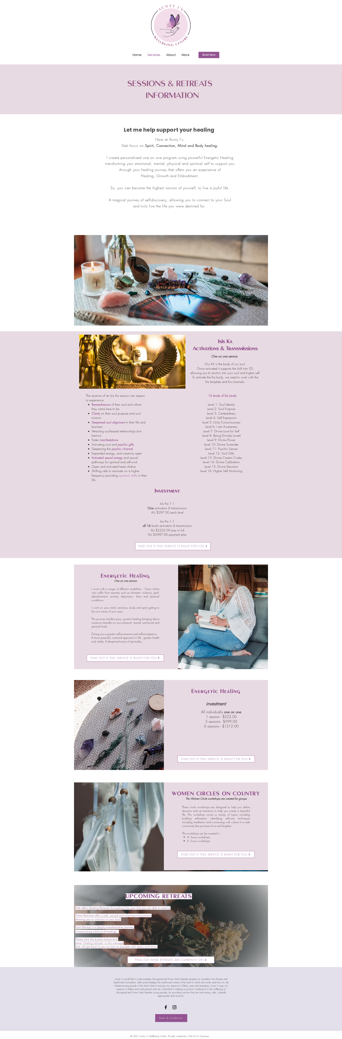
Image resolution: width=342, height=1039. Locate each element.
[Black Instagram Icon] (174, 1007)
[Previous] (85, 280)
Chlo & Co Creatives (198, 1036)
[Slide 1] (171, 319)
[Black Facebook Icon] (165, 1007)
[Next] (257, 280)
